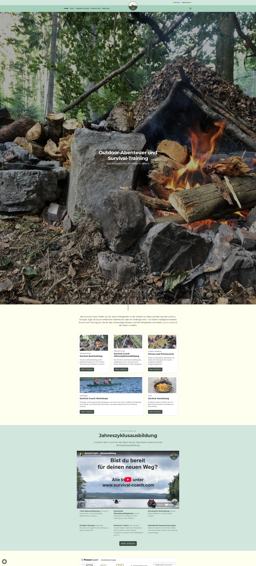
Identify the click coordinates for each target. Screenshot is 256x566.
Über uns (105, 8)
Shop (72, 8)
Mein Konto (186, 2)
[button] (4, 561)
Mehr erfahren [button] (87, 369)
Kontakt (176, 2)
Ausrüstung (96, 8)
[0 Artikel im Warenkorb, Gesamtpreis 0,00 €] (190, 8)
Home (66, 8)
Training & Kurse (82, 8)
